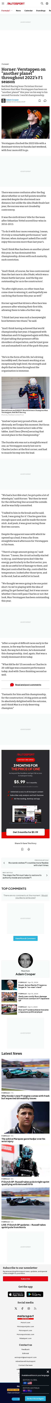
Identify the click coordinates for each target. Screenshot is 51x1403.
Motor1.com (25, 1322)
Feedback (25, 1349)
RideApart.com (25, 1338)
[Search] (42, 3)
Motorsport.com (25, 1330)
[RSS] (35, 1308)
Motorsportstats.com (25, 1334)
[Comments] (46, 100)
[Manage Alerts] (28, 849)
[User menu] (47, 3)
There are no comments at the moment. (25, 896)
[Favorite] (39, 100)
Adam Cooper (12, 100)
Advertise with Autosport (25, 1361)
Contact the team (25, 1365)
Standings (41, 10)
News (18, 10)
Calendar (28, 10)
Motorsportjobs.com (25, 1326)
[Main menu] (2, 3)
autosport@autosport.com (26, 1357)
